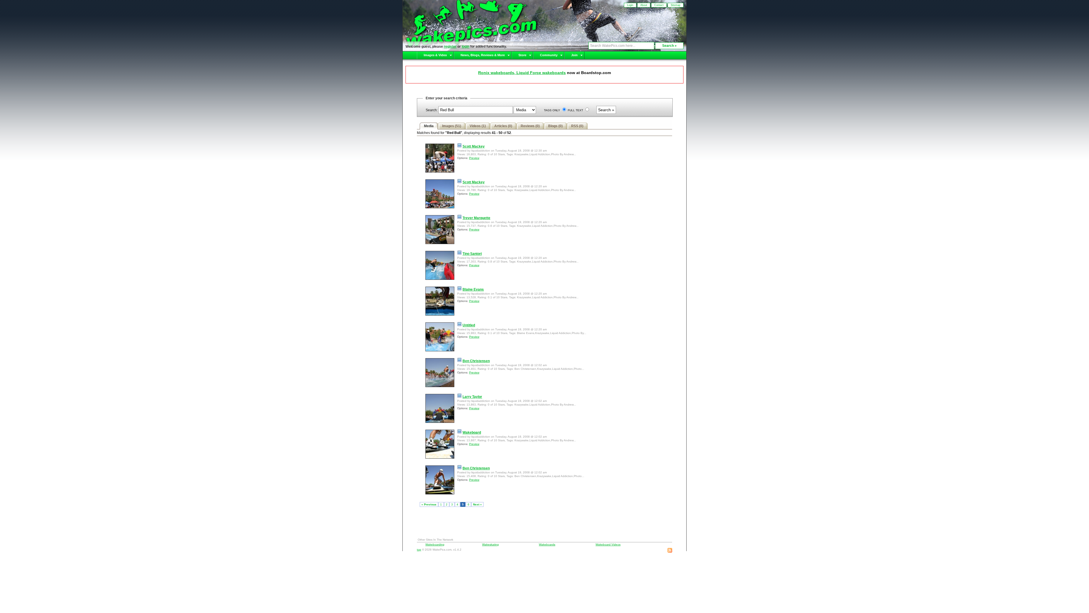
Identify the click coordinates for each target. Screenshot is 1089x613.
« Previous (428, 504)
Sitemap (675, 5)
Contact (659, 5)
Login (630, 5)
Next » (477, 504)
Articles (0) (503, 126)
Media (429, 126)
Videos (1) (478, 126)
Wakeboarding (434, 544)
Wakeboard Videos (608, 544)
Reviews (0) (530, 126)
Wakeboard (472, 432)
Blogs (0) (555, 126)
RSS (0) (577, 126)
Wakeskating (490, 544)
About (643, 5)
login (465, 47)
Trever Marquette (476, 218)
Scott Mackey (474, 146)
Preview (474, 157)
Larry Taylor (472, 397)
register (450, 47)
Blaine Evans (473, 289)
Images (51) (451, 126)
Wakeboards (547, 544)
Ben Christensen (476, 361)
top (419, 549)
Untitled (469, 325)
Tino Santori (472, 254)
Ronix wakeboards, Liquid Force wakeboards (522, 72)
